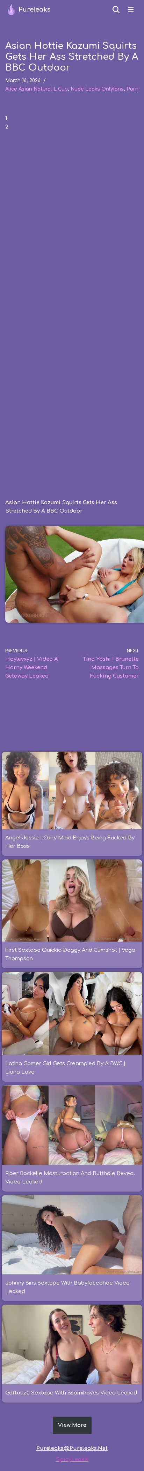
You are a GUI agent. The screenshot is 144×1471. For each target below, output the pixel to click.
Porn (132, 89)
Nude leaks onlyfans (97, 89)
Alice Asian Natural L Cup (36, 89)
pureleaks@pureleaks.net (72, 1448)
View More (72, 1425)
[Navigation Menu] (131, 9)
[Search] (116, 9)
